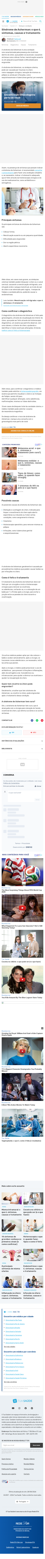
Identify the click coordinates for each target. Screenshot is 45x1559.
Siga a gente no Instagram (19, 1408)
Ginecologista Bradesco (14, 1359)
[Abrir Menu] (3, 21)
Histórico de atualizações (13, 741)
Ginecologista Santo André (15, 1343)
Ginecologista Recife (13, 1339)
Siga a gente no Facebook (26, 1408)
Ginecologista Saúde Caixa (15, 1374)
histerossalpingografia (29, 391)
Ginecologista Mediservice (14, 1363)
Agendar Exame (28, 16)
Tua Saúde (5, 16)
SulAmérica (10, 1547)
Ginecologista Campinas (14, 1335)
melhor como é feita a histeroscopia (16, 330)
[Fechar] (26, 2)
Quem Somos (6, 1459)
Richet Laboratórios (23, 1547)
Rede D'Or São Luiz (16, 1542)
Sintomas (5, 45)
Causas (23, 45)
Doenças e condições (25, 26)
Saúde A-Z (13, 26)
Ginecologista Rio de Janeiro (15, 1324)
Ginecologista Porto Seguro (15, 1367)
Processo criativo (8, 1464)
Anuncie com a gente (9, 1474)
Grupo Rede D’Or (33, 1512)
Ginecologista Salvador (13, 1331)
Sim (13, 732)
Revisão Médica (29, 1464)
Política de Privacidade (9, 1469)
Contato (27, 1474)
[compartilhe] (32, 720)
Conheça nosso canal (13, 1408)
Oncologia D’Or (30, 1542)
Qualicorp (35, 1547)
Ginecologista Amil (12, 1370)
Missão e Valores (29, 1459)
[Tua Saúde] (11, 21)
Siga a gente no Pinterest (32, 1408)
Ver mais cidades (9, 1347)
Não (34, 732)
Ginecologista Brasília (13, 1328)
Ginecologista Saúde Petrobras (16, 1378)
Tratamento (32, 45)
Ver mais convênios (10, 1382)
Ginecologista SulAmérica (14, 1355)
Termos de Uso (29, 1469)
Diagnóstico (15, 45)
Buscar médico (16, 16)
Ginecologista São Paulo (14, 1320)
